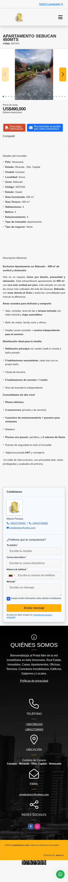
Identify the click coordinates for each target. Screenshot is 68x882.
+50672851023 (34, 724)
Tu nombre (12, 545)
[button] (3, 96)
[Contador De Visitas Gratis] (34, 862)
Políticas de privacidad (34, 680)
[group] (34, 74)
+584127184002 (18, 523)
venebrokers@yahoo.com (22, 527)
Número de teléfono (17, 569)
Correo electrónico (17, 557)
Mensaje (11, 581)
